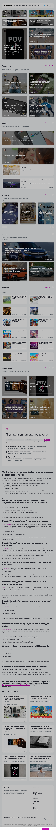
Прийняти (46, 828)
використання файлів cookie (35, 828)
